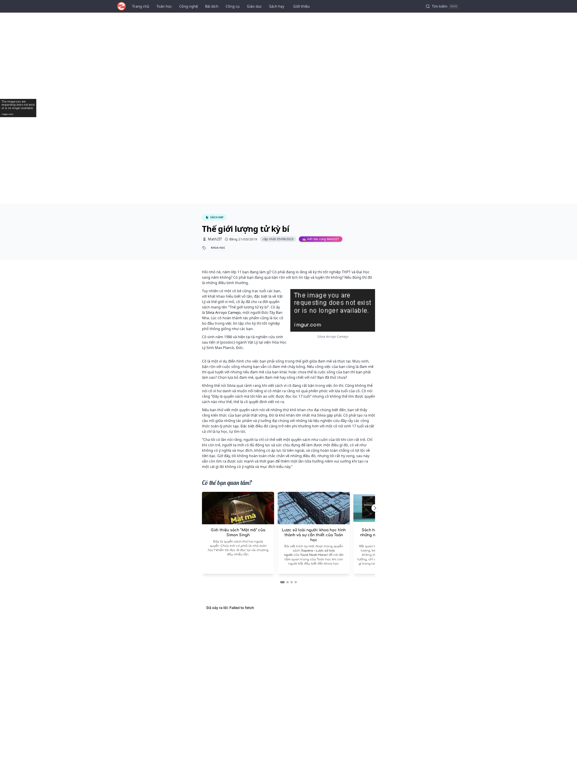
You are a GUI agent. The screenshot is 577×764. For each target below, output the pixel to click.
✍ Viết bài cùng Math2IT (320, 239)
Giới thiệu (301, 6)
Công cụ (233, 6)
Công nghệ (188, 6)
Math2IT (215, 239)
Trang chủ (140, 6)
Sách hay (276, 6)
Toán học (164, 6)
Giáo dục (254, 6)
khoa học (218, 248)
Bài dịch (211, 6)
